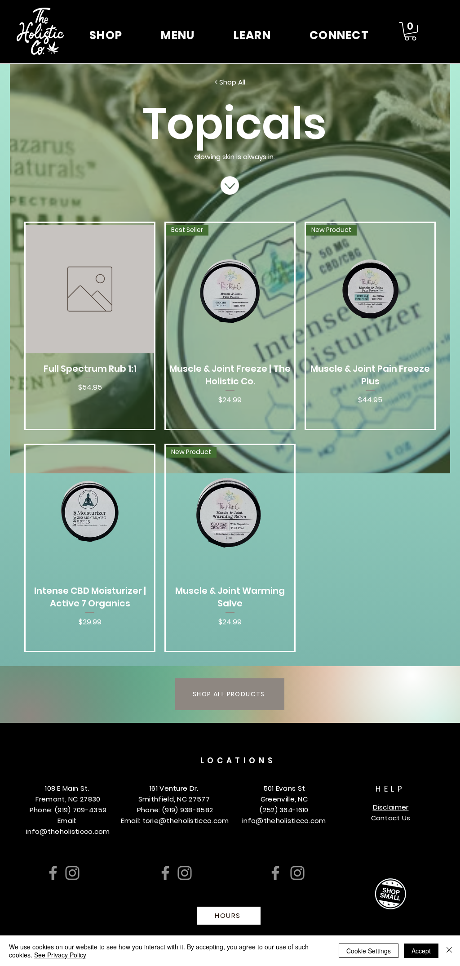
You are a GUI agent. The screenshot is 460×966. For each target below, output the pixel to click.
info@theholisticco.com (68, 831)
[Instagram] (72, 873)
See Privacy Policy (60, 954)
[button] (106, 35)
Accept (421, 950)
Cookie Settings (368, 950)
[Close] (449, 951)
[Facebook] (53, 873)
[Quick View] (90, 289)
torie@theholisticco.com (185, 820)
